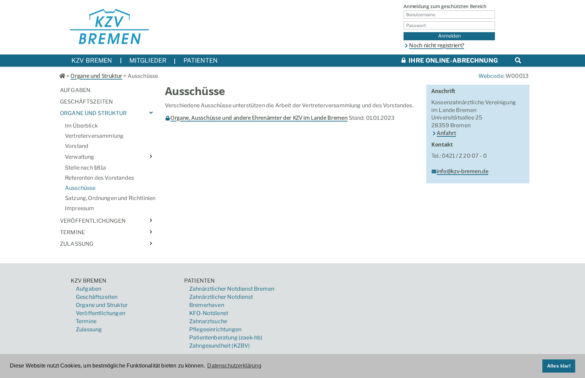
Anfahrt (446, 133)
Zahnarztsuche (208, 321)
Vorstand (76, 146)
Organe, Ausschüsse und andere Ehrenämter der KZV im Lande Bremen (259, 118)
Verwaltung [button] (79, 157)
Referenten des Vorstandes (99, 178)
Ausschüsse (80, 188)
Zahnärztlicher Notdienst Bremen (231, 289)
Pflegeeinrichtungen (215, 329)
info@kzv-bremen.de (462, 171)
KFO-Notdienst (208, 313)
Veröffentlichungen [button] (93, 221)
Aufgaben (75, 90)
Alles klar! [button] (559, 366)
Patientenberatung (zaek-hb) (225, 337)
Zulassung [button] (76, 244)
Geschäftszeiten (86, 101)
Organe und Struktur (96, 76)
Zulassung (89, 329)
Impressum (79, 208)
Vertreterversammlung (94, 136)
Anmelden (449, 36)
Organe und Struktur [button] (93, 113)
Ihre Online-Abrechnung (452, 60)
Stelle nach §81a (85, 167)
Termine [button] (72, 232)
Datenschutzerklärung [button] (234, 366)
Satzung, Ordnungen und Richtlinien (110, 198)
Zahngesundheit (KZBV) (219, 345)
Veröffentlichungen (100, 313)
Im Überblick (81, 126)
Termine (86, 321)
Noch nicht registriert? (436, 45)
